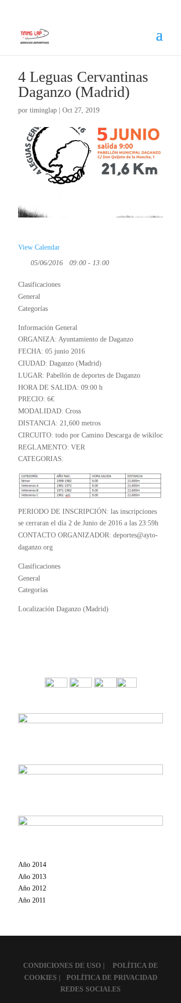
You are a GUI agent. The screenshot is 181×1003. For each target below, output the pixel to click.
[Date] (23, 260)
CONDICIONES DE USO (63, 965)
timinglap (43, 110)
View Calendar (39, 247)
